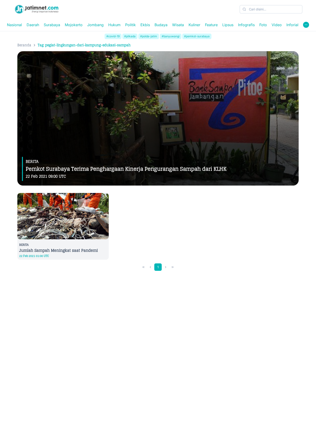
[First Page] (143, 267)
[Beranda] (36, 9)
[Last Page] (173, 267)
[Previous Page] (150, 267)
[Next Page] (166, 267)
